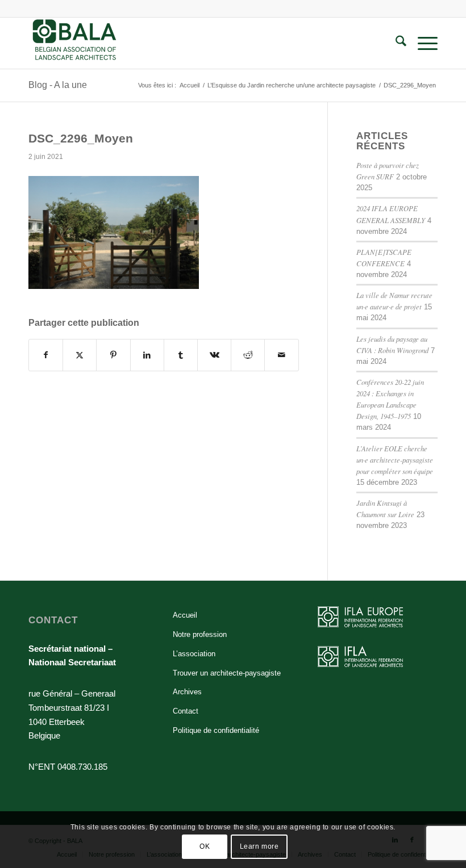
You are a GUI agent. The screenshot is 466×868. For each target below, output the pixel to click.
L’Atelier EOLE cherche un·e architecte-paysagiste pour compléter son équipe (394, 459)
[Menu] (422, 43)
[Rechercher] (395, 43)
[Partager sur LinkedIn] (147, 355)
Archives (187, 691)
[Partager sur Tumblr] (180, 355)
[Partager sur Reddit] (247, 355)
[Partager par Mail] (281, 355)
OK (204, 846)
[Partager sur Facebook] (46, 355)
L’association (194, 653)
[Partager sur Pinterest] (113, 355)
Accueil (185, 615)
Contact (185, 711)
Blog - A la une (57, 85)
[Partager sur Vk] (214, 355)
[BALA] (74, 43)
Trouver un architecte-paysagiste (227, 673)
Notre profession (200, 634)
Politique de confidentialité (216, 730)
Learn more (259, 846)
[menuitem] (395, 43)
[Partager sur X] (79, 355)
